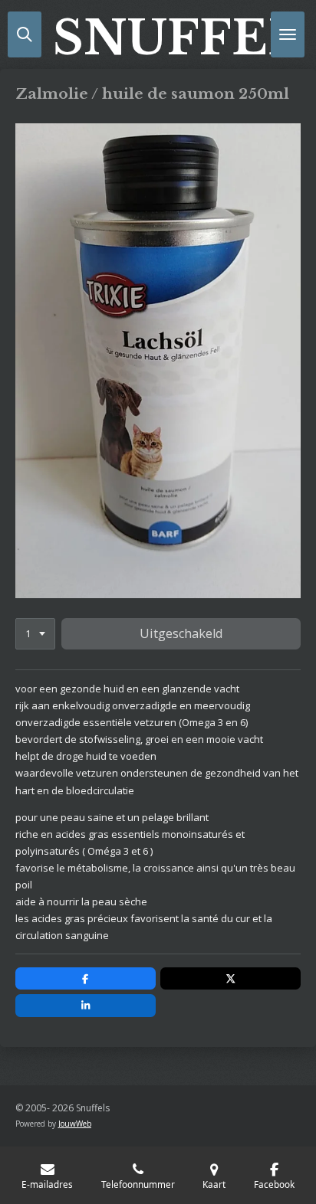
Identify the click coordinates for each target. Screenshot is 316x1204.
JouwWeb (74, 1123)
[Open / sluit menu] (287, 34)
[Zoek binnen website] (24, 34)
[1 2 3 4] (35, 633)
